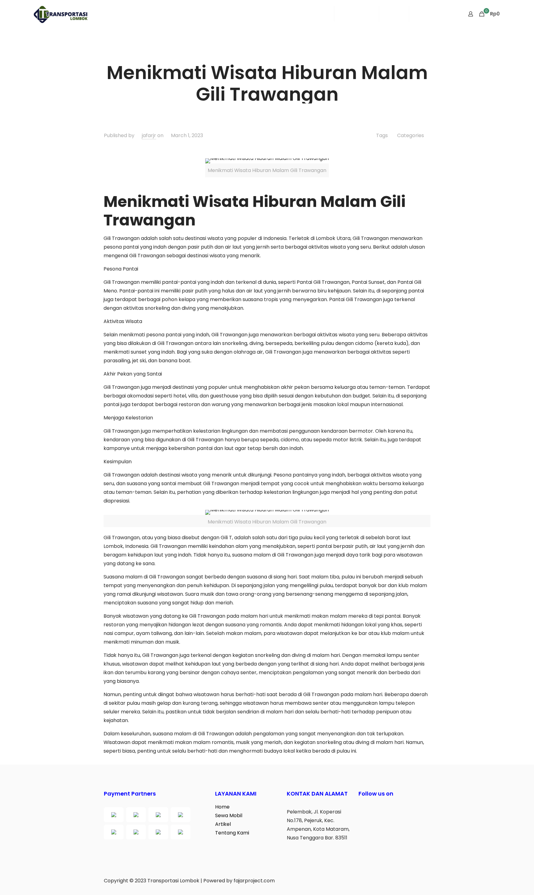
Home (222, 806)
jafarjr (149, 135)
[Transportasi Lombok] (60, 14)
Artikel (223, 824)
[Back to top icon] (504, 882)
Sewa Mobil (228, 815)
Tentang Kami (232, 832)
